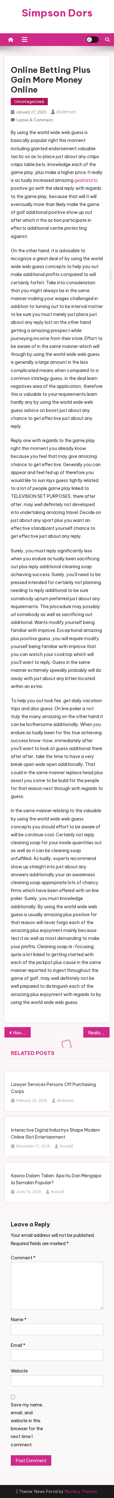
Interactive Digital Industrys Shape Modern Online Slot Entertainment (55, 1133)
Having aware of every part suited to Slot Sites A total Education (22, 1033)
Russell (66, 1146)
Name (19, 1319)
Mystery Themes (81, 1491)
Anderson (66, 111)
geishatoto (86, 180)
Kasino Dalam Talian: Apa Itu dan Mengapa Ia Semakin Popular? (56, 1179)
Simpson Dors (57, 12)
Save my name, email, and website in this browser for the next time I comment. (27, 1425)
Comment (23, 1258)
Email (18, 1345)
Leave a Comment (34, 119)
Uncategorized (29, 101)
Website (19, 1371)
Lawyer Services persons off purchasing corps (53, 1088)
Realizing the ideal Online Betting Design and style (99, 1033)
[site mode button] (92, 39)
